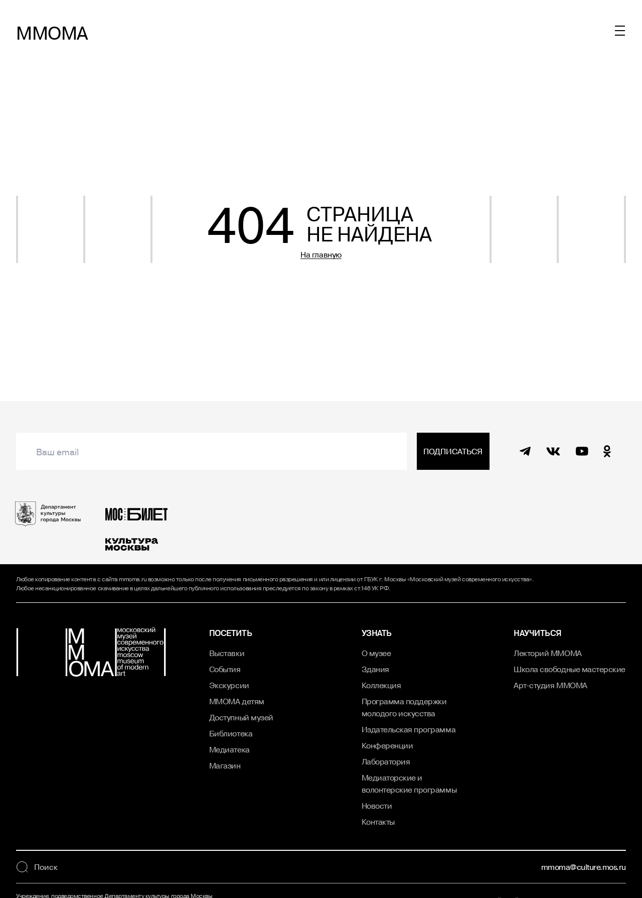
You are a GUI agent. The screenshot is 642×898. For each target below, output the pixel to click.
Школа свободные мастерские (569, 669)
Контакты (378, 821)
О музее (376, 653)
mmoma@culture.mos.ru (583, 866)
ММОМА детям (236, 701)
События (225, 669)
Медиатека (229, 749)
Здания (375, 669)
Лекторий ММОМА (547, 653)
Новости (377, 805)
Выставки (226, 653)
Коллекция (381, 685)
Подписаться (453, 451)
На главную (320, 254)
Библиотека (230, 733)
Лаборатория (386, 761)
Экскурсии (229, 685)
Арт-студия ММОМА (550, 685)
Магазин (225, 765)
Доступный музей (241, 717)
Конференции (387, 745)
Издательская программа (408, 729)
